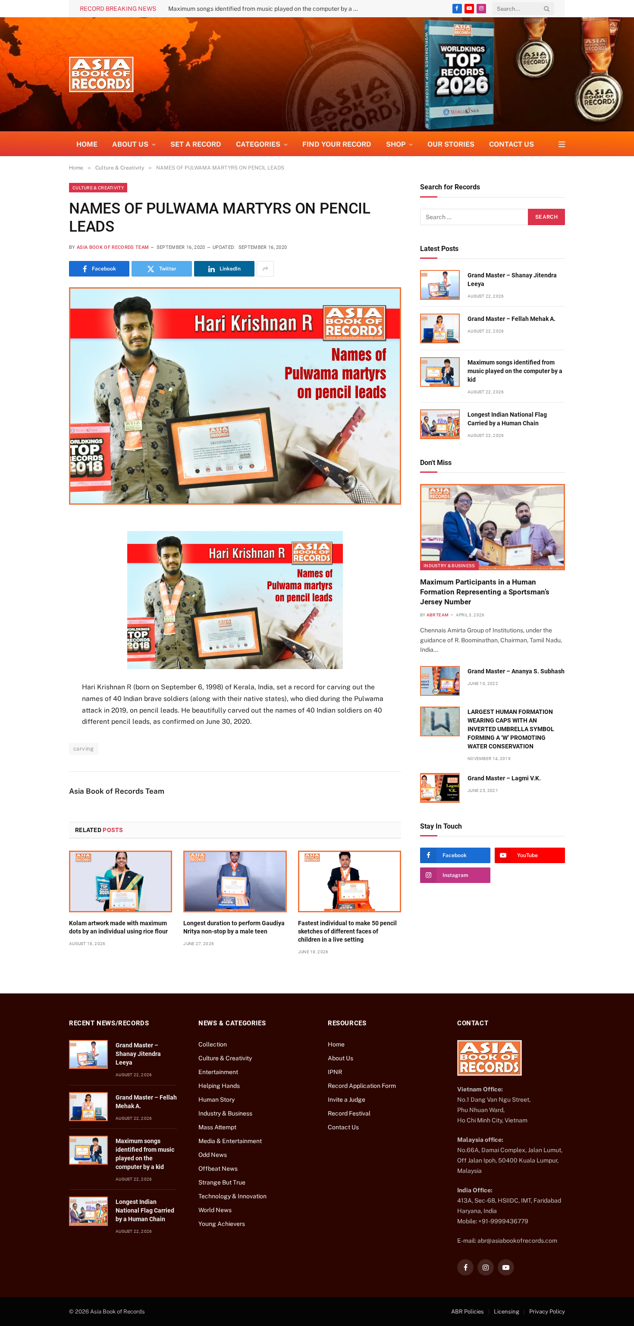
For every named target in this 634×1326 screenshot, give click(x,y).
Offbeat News (218, 1168)
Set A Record (195, 144)
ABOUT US (130, 144)
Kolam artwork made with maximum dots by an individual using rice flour (118, 927)
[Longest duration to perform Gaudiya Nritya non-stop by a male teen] (234, 881)
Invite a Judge (346, 1099)
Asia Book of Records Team (113, 247)
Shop (395, 144)
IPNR (335, 1071)
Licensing (506, 1311)
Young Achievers (221, 1223)
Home (86, 144)
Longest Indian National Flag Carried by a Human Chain (507, 419)
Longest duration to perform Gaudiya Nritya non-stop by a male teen (234, 927)
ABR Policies (467, 1311)
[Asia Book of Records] (101, 74)
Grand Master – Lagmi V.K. (504, 778)
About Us (340, 1058)
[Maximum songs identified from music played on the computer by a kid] (440, 372)
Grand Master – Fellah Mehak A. (512, 318)
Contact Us (511, 144)
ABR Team (438, 615)
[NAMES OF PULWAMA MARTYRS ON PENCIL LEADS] (235, 395)
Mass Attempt (217, 1127)
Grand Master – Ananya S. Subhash (516, 671)
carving (83, 748)
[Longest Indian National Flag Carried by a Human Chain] (440, 424)
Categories (258, 144)
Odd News (212, 1154)
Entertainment (218, 1071)
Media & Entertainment (230, 1140)
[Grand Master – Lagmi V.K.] (440, 788)
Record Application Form (362, 1085)
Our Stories (450, 144)
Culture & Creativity (98, 187)
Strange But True (221, 1182)
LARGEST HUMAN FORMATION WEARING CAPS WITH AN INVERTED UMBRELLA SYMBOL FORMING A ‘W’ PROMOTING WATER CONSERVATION (511, 729)
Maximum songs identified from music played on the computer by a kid (264, 8)
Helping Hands (219, 1085)
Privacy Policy (547, 1311)
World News (215, 1210)
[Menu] (562, 144)
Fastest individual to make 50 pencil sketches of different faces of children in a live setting (347, 931)
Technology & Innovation (232, 1196)
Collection (212, 1044)
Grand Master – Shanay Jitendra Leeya (512, 279)
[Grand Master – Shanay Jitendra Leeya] (440, 285)
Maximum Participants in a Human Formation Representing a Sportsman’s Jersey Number (484, 592)
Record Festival (349, 1113)
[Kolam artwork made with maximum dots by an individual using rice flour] (120, 881)
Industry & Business (449, 565)
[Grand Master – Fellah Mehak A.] (440, 328)
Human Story (216, 1099)
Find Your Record (336, 144)
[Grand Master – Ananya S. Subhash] (440, 681)
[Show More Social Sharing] (265, 269)
